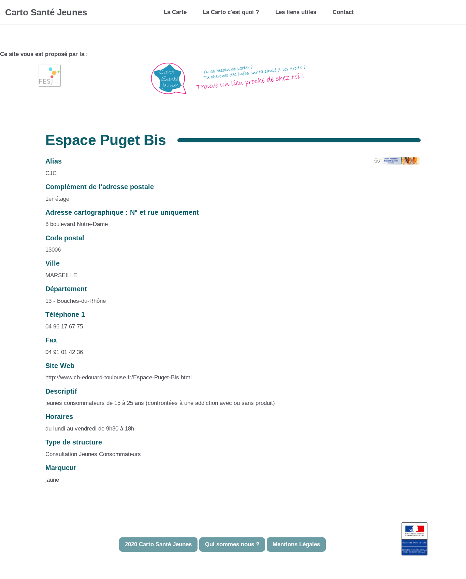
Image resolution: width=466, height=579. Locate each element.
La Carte (175, 12)
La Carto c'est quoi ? (231, 12)
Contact (343, 12)
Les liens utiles (295, 12)
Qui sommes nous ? (232, 544)
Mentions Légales (296, 544)
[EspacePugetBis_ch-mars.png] (393, 164)
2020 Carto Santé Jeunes (158, 544)
